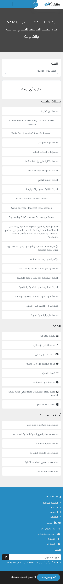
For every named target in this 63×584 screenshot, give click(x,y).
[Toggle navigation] (9, 4)
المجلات (54, 516)
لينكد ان (51, 544)
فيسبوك (51, 539)
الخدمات (54, 507)
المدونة (54, 512)
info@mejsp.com (46, 534)
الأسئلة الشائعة (50, 502)
